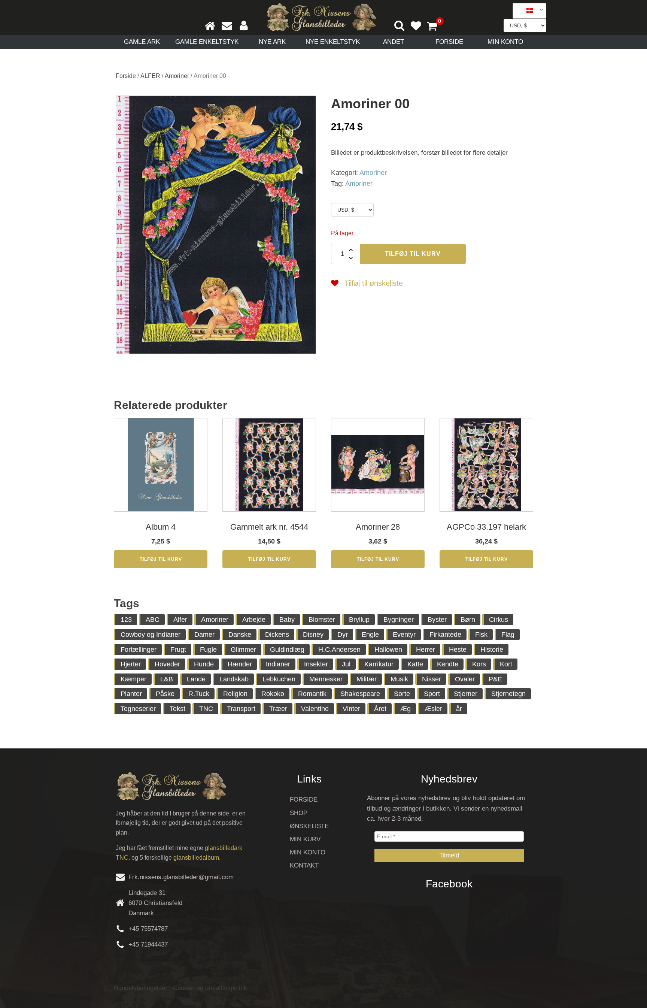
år (459, 708)
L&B (166, 679)
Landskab (234, 679)
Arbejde (253, 619)
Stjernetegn (508, 693)
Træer (278, 708)
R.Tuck (198, 693)
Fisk (481, 634)
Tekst (177, 708)
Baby (287, 619)
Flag (507, 634)
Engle (370, 634)
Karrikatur (379, 664)
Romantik (312, 693)
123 (126, 619)
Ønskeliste (309, 826)
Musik (399, 679)
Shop (298, 813)
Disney (313, 634)
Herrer (425, 649)
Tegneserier (138, 708)
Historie (491, 649)
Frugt (178, 649)
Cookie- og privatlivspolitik (210, 988)
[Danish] (527, 10)
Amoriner (177, 76)
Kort (506, 664)
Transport (241, 708)
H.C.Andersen (339, 649)
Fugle (208, 649)
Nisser (431, 679)
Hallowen (388, 649)
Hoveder (167, 664)
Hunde (204, 664)
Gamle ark (142, 41)
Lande (196, 679)
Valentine (315, 708)
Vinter (351, 708)
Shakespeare (360, 693)
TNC (206, 708)
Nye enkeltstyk (333, 41)
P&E (495, 679)
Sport (432, 693)
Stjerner (465, 693)
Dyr (342, 634)
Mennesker (326, 679)
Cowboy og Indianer (150, 634)
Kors (479, 664)
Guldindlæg (287, 649)
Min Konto (505, 41)
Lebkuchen (278, 679)
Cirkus (498, 619)
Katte (415, 664)
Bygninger (398, 619)
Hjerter (131, 664)
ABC (153, 619)
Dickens (277, 634)
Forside (449, 41)
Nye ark (272, 41)
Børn (468, 619)
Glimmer (243, 649)
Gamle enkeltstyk (207, 41)
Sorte (402, 693)
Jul (346, 664)
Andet (393, 41)
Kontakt (304, 865)
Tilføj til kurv (413, 254)
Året (380, 708)
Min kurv (305, 839)
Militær (366, 679)
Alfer (180, 619)
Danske (239, 634)
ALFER (150, 76)
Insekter (316, 664)
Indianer (278, 664)
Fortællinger (139, 649)
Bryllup (359, 619)
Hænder (240, 664)
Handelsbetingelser (140, 988)
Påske (165, 693)
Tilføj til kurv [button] (161, 559)
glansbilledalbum (196, 857)
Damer (204, 634)
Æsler (433, 708)
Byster (437, 619)
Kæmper (133, 679)
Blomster (322, 619)
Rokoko (272, 693)
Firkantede (445, 634)
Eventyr (404, 634)
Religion (235, 693)
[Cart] (435, 27)
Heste (458, 649)
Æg (405, 708)
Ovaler (465, 679)
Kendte (447, 664)
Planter (131, 693)
